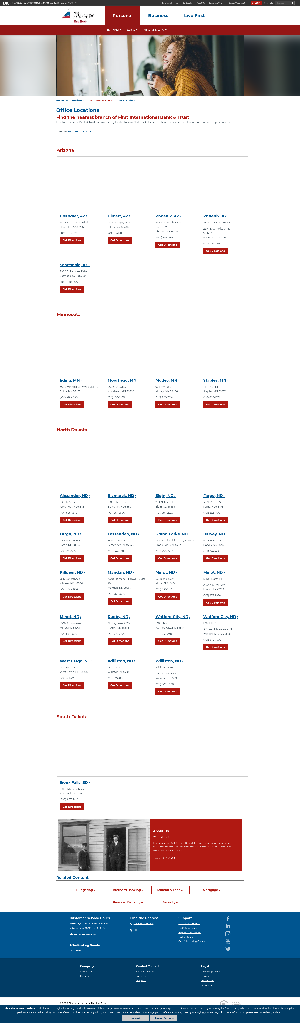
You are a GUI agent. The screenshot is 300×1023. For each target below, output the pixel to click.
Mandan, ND (120, 572)
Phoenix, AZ (167, 216)
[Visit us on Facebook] (227, 918)
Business (78, 100)
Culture (140, 976)
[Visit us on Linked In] (227, 926)
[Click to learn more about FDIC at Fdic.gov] (236, 1003)
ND (84, 131)
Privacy (205, 976)
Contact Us (187, 3)
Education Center (216, 3)
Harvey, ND (214, 534)
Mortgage (210, 890)
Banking (113, 29)
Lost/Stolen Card (187, 928)
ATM (136, 929)
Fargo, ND (213, 495)
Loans (131, 29)
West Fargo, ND (75, 661)
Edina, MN (70, 380)
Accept (135, 1018)
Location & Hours (143, 923)
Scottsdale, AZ (74, 265)
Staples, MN (214, 380)
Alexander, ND (74, 495)
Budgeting (84, 890)
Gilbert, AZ (118, 216)
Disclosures (207, 980)
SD (91, 131)
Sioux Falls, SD (74, 782)
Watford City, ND (171, 616)
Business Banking (127, 890)
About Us (201, 3)
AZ (70, 131)
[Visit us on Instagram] (227, 933)
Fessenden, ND (122, 534)
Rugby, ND (118, 616)
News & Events (144, 971)
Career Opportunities (238, 3)
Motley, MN (166, 380)
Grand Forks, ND (171, 534)
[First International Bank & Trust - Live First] (78, 15)
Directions (72, 240)
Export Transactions (189, 932)
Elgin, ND (164, 495)
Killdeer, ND (71, 572)
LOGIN (257, 3)
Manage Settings (164, 1018)
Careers (84, 976)
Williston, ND (120, 661)
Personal (62, 100)
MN (77, 131)
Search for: (269, 3)
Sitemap (205, 985)
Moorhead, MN (122, 380)
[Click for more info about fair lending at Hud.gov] (223, 1003)
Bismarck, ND (121, 495)
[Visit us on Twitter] (227, 948)
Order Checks (186, 937)
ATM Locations (126, 100)
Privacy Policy (271, 1012)
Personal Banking (127, 902)
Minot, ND (165, 572)
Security (169, 902)
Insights (140, 980)
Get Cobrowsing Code (190, 941)
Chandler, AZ (72, 216)
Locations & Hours (170, 3)
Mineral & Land (153, 29)
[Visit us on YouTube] (228, 941)
